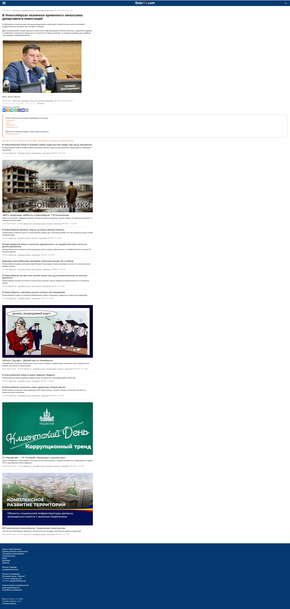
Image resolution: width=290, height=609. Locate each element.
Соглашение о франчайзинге (13, 553)
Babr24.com (16, 10)
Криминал (49, 466)
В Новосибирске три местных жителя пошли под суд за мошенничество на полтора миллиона (44, 276)
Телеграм (10, 120)
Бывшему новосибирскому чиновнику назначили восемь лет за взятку (38, 261)
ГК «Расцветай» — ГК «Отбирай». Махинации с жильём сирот (33, 457)
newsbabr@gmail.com (10, 569)
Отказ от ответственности (11, 549)
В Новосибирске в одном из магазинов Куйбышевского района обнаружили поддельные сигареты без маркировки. (45, 295)
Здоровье (49, 223)
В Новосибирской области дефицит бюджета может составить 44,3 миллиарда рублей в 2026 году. (39, 378)
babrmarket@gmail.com (10, 587)
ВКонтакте (10, 125)
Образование (35, 395)
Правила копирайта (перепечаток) (15, 551)
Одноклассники (12, 127)
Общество (34, 238)
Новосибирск (49, 10)
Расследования (40, 10)
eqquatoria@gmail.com (18, 581)
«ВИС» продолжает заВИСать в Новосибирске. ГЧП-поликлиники (35, 215)
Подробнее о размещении (12, 590)
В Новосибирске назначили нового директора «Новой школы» (34, 387)
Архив (4, 558)
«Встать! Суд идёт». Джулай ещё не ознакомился (27, 360)
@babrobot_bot (16, 578)
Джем (8, 122)
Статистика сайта (8, 556)
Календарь (6, 560)
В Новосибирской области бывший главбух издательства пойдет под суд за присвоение (47, 145)
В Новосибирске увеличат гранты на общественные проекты (33, 230)
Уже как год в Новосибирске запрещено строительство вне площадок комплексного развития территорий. (41, 531)
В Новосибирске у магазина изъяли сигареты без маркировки (33, 292)
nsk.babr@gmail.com (12, 134)
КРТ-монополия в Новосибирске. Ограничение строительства (33, 528)
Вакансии (5, 562)
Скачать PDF (40, 103)
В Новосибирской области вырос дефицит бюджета (28, 375)
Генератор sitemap (9, 603)
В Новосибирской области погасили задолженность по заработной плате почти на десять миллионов (44, 245)
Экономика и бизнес (27, 10)
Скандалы (60, 369)
